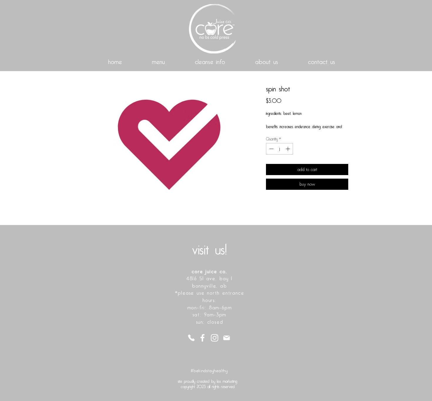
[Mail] (226, 338)
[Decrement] (271, 148)
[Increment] (288, 148)
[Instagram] (215, 338)
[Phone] (191, 338)
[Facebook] (202, 338)
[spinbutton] (279, 148)
